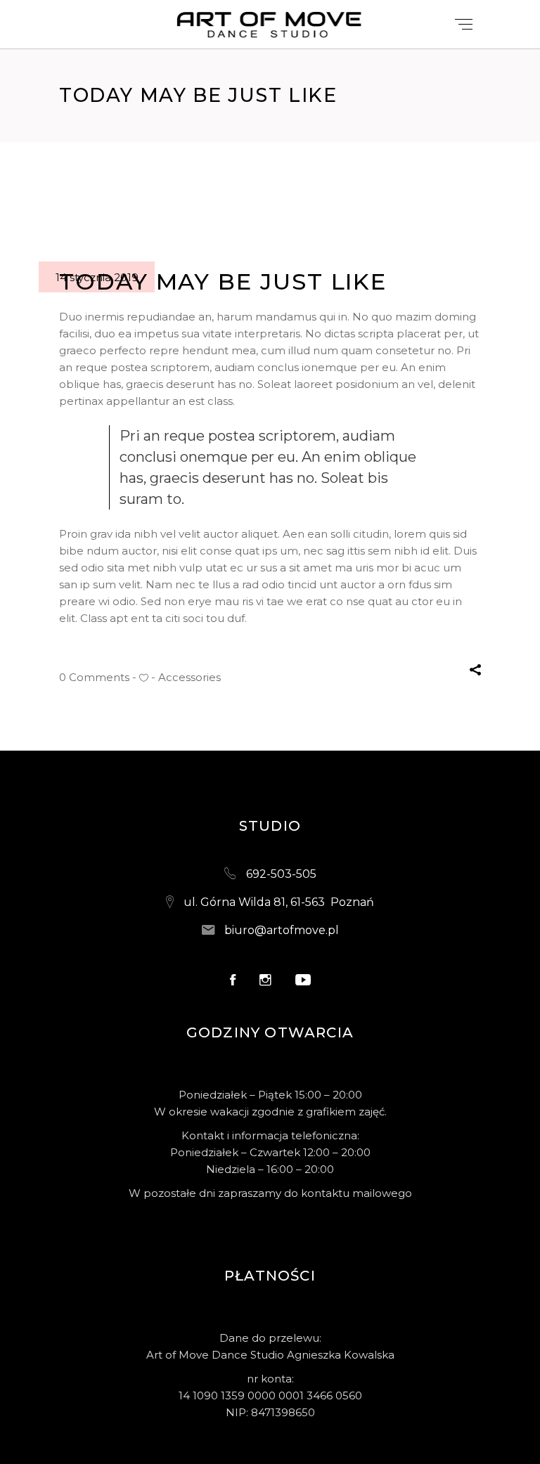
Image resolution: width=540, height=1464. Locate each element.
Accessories (189, 677)
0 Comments (94, 677)
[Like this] (143, 677)
